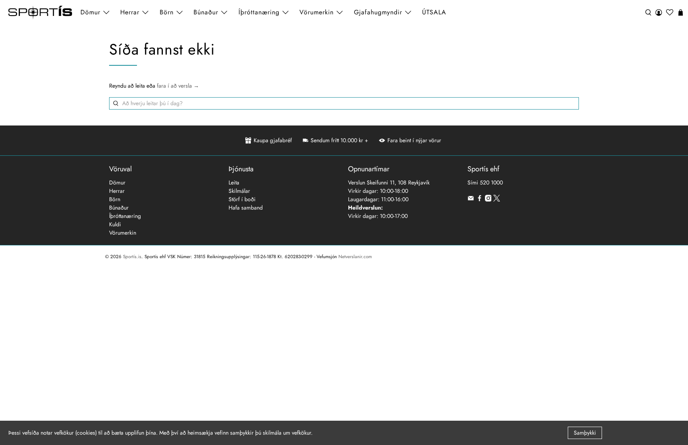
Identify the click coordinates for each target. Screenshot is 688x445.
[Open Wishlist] (669, 12)
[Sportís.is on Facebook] (479, 200)
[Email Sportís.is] (470, 200)
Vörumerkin (316, 12)
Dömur (117, 182)
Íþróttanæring (259, 12)
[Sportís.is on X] (496, 200)
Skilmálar (239, 191)
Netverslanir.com (355, 256)
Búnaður (119, 208)
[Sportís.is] (40, 13)
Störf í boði (242, 199)
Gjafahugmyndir (378, 12)
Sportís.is (132, 256)
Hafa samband (246, 208)
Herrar (117, 191)
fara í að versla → (178, 86)
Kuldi (115, 224)
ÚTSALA (434, 12)
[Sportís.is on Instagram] (488, 200)
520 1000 (491, 182)
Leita (234, 182)
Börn (114, 199)
